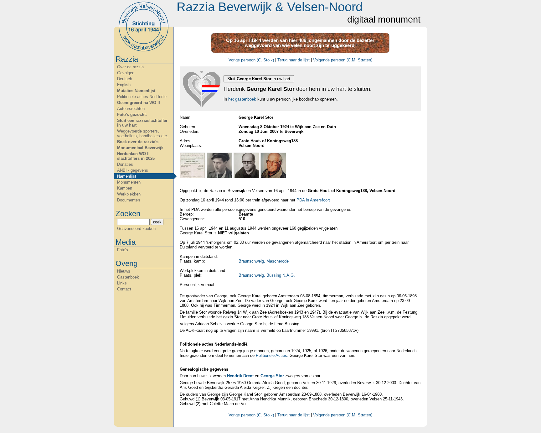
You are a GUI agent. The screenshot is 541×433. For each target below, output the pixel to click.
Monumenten (129, 182)
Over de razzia (130, 67)
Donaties (125, 164)
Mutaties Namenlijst (136, 90)
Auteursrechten (131, 108)
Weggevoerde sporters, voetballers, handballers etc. (142, 133)
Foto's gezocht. (132, 114)
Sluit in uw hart (258, 78)
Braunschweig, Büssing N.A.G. (267, 275)
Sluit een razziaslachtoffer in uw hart (142, 123)
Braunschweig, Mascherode (264, 261)
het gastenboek (242, 99)
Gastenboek (128, 277)
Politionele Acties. (272, 355)
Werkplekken (129, 194)
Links (122, 283)
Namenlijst (126, 176)
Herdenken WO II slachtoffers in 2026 (136, 156)
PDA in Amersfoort (313, 200)
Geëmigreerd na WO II (138, 102)
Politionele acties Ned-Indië (142, 96)
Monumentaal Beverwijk (140, 147)
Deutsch (124, 78)
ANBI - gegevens (132, 170)
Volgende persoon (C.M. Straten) (342, 60)
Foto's (122, 250)
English (124, 84)
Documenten (128, 200)
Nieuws (123, 271)
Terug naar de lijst (293, 60)
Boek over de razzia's (137, 141)
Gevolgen (125, 72)
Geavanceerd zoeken (136, 228)
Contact (124, 289)
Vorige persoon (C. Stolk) (251, 60)
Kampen (124, 188)
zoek (157, 222)
